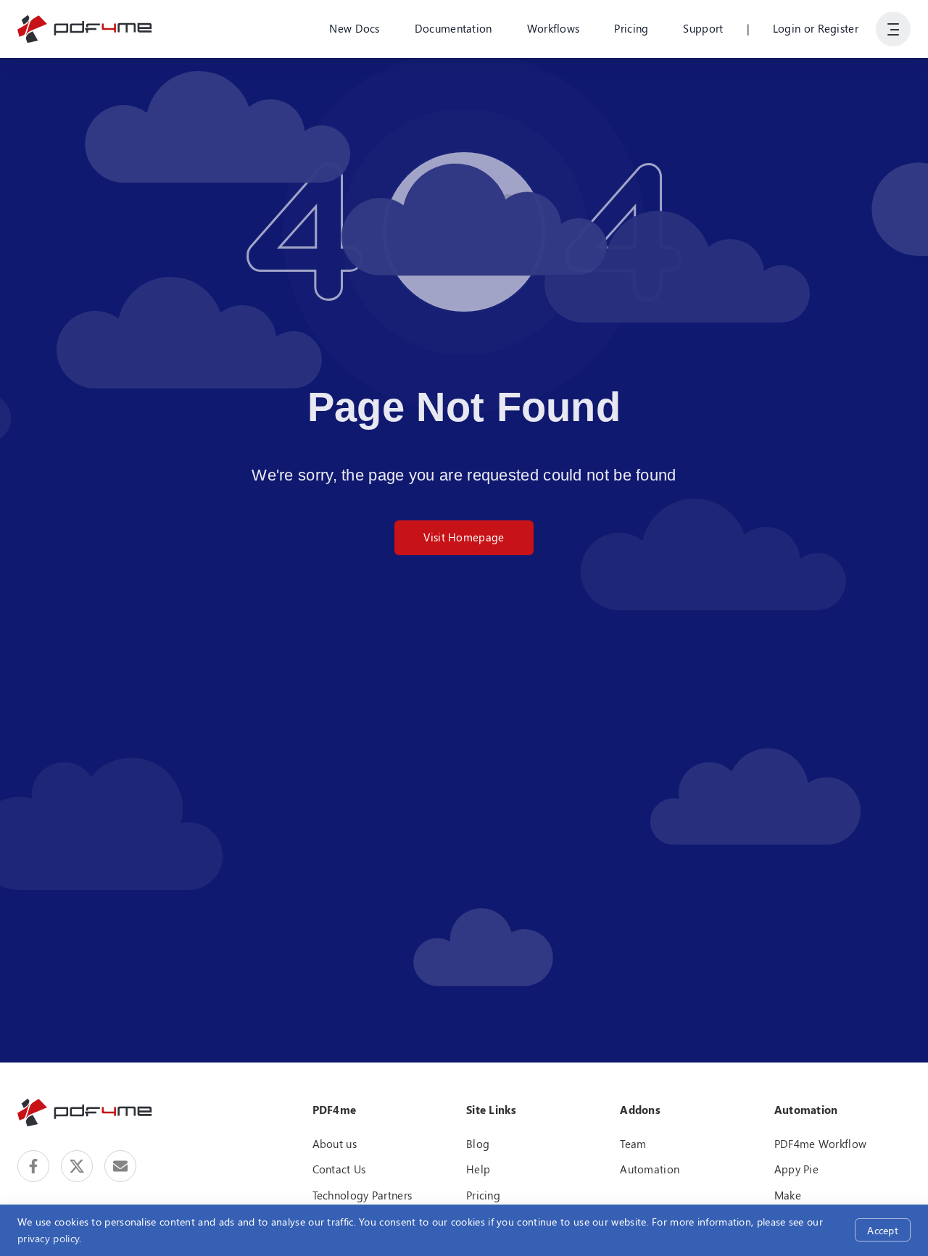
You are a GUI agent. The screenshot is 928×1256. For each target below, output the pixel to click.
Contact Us (339, 1169)
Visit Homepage (463, 537)
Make (787, 1195)
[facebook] (33, 1166)
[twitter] (77, 1166)
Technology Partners (362, 1195)
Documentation (453, 28)
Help (478, 1169)
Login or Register (815, 28)
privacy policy (48, 1238)
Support (703, 28)
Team (633, 1143)
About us (334, 1143)
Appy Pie (796, 1169)
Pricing (631, 28)
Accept (882, 1230)
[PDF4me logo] (85, 28)
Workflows (553, 28)
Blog (477, 1143)
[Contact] (120, 1166)
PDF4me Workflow (820, 1143)
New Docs (354, 28)
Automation (649, 1169)
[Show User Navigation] (893, 29)
